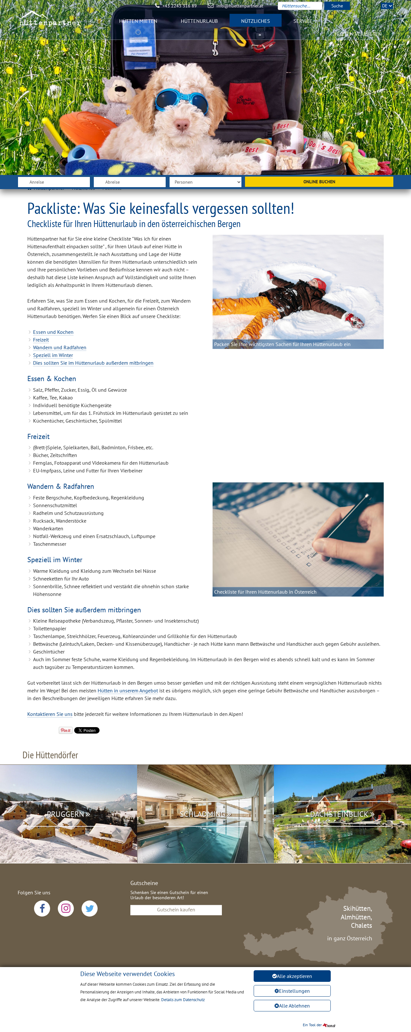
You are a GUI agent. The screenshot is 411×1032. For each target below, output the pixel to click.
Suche (337, 6)
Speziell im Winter (53, 355)
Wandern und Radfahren (59, 347)
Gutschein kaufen (176, 909)
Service (302, 21)
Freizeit (41, 339)
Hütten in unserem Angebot (128, 690)
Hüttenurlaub (199, 21)
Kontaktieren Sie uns (50, 714)
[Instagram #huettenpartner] (66, 908)
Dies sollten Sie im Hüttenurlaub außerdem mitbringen (93, 363)
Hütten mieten (138, 21)
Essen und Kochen (53, 332)
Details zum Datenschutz (183, 999)
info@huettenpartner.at (239, 6)
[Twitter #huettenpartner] (90, 908)
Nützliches (255, 21)
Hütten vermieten (358, 34)
